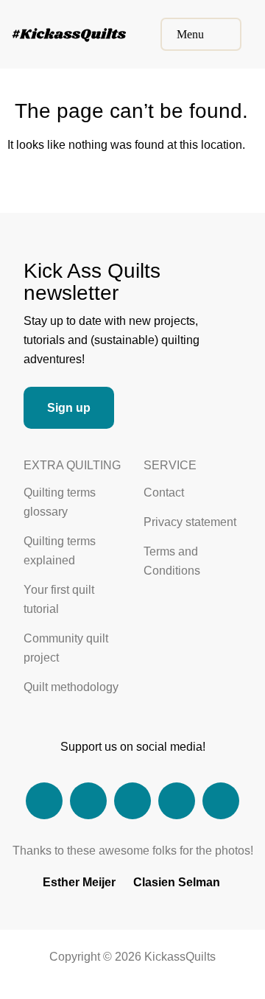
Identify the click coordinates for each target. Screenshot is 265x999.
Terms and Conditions (172, 561)
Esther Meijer (79, 882)
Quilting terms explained (60, 551)
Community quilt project (66, 648)
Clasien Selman (176, 882)
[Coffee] (176, 800)
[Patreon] (220, 800)
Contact (164, 492)
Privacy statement (190, 522)
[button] (200, 34)
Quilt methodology (71, 687)
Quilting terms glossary (60, 502)
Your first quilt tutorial (59, 599)
